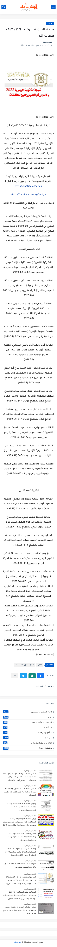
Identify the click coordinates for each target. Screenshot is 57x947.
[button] (40, 675)
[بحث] (3, 7)
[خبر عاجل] (28, 7)
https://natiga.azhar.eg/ (28, 186)
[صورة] (46, 775)
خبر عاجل (18, 942)
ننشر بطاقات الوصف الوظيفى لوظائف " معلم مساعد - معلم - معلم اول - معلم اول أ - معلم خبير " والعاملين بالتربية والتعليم (19, 777)
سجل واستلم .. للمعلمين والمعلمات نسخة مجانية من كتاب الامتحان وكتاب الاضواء (20, 792)
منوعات (28, 737)
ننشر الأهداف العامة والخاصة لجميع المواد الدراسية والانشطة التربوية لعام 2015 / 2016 (19, 910)
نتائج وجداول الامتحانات (24, 665)
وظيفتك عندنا (28, 748)
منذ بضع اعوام (29, 771)
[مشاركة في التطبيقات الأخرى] (14, 675)
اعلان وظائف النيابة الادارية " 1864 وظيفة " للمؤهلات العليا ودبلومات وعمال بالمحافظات (21, 837)
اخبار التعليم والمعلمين (28, 711)
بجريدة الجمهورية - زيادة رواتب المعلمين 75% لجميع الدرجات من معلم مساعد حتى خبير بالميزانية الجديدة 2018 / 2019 (19, 822)
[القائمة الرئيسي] (53, 7)
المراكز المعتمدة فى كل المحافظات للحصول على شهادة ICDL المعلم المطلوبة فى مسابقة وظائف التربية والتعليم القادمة (21, 881)
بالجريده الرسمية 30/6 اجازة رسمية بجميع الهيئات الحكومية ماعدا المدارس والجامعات (21, 807)
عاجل (50, 23)
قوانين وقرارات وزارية (28, 722)
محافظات (28, 727)
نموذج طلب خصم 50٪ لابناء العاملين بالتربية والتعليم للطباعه (20, 865)
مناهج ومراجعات (28, 732)
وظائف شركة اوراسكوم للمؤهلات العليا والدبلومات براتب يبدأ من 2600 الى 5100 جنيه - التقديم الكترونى (20, 852)
